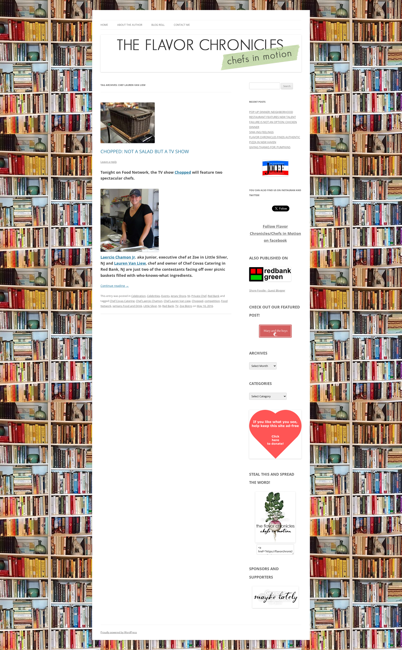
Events (165, 296)
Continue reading (114, 286)
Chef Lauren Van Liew (177, 301)
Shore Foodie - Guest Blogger (267, 290)
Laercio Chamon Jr (117, 257)
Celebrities (153, 296)
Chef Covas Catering (122, 301)
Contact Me (182, 25)
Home (104, 25)
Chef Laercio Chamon (149, 301)
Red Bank (213, 296)
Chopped (183, 172)
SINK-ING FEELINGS (261, 132)
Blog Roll (158, 25)
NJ (188, 296)
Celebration (138, 296)
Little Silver (150, 306)
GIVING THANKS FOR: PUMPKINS (269, 147)
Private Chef (198, 296)
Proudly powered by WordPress (118, 632)
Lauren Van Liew (130, 263)
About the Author (129, 25)
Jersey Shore (178, 296)
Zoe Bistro (186, 306)
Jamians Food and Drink (127, 306)
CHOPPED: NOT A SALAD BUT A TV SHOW (144, 151)
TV (176, 306)
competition (212, 301)
